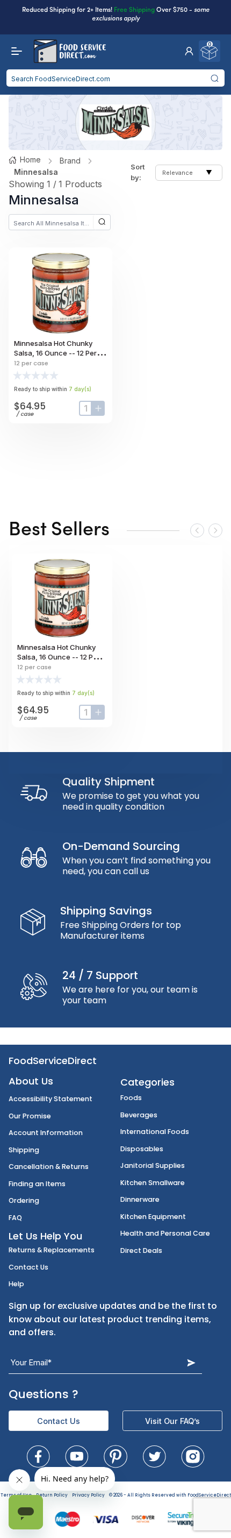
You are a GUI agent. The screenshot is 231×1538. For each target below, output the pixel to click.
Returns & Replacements (52, 1250)
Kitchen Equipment (153, 1216)
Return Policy (52, 1495)
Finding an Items (37, 1183)
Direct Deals (141, 1250)
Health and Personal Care (165, 1233)
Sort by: (138, 172)
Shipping (24, 1149)
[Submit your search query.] (214, 78)
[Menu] (14, 51)
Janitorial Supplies (152, 1165)
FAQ (15, 1217)
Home (30, 159)
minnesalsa (36, 171)
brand (70, 160)
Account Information (46, 1132)
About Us (31, 1081)
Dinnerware (140, 1199)
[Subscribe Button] (191, 1362)
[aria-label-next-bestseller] (215, 530)
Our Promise (30, 1116)
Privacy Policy (88, 1495)
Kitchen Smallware (152, 1182)
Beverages (138, 1114)
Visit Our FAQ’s (172, 1421)
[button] (189, 51)
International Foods (154, 1131)
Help (16, 1283)
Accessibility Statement (50, 1098)
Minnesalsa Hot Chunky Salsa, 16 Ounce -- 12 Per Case (55, 353)
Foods (131, 1097)
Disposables (141, 1148)
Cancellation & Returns (49, 1166)
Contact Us (28, 1267)
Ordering (24, 1200)
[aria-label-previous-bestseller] (197, 530)
